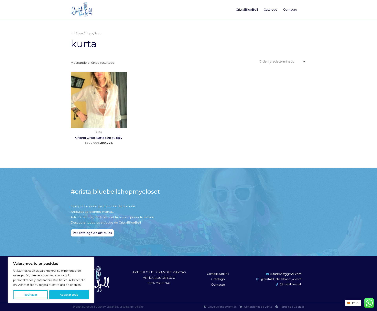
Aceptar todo (69, 294)
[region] (51, 280)
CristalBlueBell (247, 9)
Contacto (290, 9)
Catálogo (270, 9)
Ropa (89, 33)
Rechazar (30, 294)
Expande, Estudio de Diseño (125, 306)
